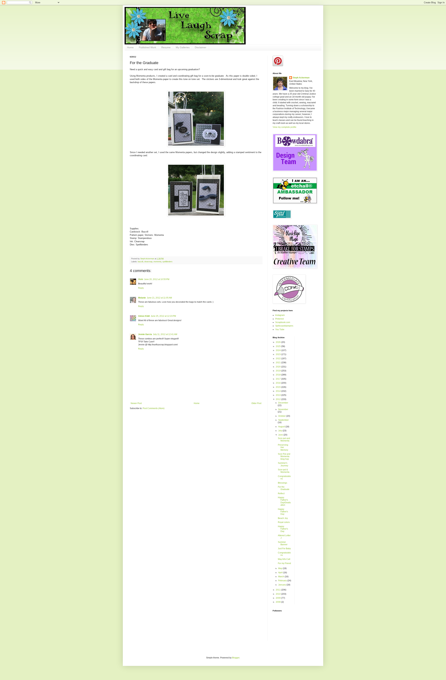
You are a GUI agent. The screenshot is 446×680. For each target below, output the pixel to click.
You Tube (279, 329)
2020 (278, 367)
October (282, 416)
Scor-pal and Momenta (284, 439)
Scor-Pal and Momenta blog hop (284, 456)
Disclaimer (200, 47)
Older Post (256, 403)
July (280, 430)
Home (130, 47)
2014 (278, 391)
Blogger (235, 657)
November (283, 409)
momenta (157, 262)
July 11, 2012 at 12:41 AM (165, 334)
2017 (278, 379)
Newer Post (136, 403)
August (281, 426)
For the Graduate (283, 488)
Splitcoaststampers (284, 326)
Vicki (140, 279)
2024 (278, 350)
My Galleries (183, 47)
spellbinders (167, 262)
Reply (141, 288)
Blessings (282, 483)
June (280, 435)
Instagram (280, 315)
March (281, 576)
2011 (278, 590)
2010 (278, 594)
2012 (278, 399)
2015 (278, 387)
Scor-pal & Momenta (283, 470)
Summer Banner (282, 543)
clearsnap (148, 262)
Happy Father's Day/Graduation (284, 501)
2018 (278, 375)
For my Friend (284, 563)
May (280, 568)
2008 (278, 602)
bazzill (140, 262)
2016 (278, 383)
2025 (278, 346)
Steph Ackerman (301, 77)
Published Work (147, 47)
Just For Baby (284, 548)
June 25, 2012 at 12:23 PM (163, 316)
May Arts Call (284, 559)
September (283, 420)
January (282, 585)
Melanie (142, 298)
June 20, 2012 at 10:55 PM (156, 279)
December (283, 403)
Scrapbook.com (282, 322)
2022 (278, 358)
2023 (278, 354)
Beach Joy (283, 518)
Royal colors (284, 522)
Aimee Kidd (144, 316)
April (280, 572)
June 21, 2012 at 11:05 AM (159, 298)
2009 (278, 598)
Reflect (281, 493)
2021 (278, 362)
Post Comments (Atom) (153, 408)
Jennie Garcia (145, 334)
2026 (278, 342)
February (282, 580)
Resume (166, 47)
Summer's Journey (283, 464)
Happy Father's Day (283, 511)
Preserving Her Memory (283, 447)
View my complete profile (284, 127)
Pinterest (279, 319)
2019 (278, 371)
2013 (278, 395)
